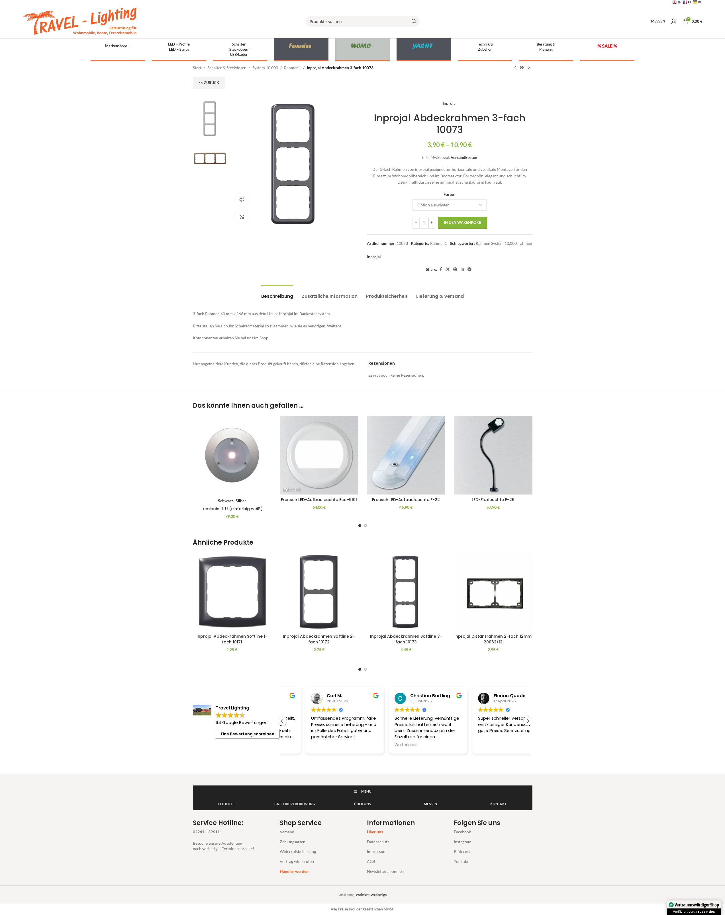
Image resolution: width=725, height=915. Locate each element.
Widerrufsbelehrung (298, 851)
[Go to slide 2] (365, 525)
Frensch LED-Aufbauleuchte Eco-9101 (319, 499)
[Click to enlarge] (242, 217)
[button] (528, 721)
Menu (366, 791)
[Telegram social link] (469, 269)
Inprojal (450, 103)
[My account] (673, 21)
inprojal (374, 256)
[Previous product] (515, 67)
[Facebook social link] (440, 269)
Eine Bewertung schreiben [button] (247, 734)
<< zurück (209, 82)
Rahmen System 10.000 (496, 243)
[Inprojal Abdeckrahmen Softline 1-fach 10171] (232, 592)
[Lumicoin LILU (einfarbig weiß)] (232, 455)
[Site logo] (79, 21)
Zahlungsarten (292, 841)
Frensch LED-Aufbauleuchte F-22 (406, 499)
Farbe (449, 194)
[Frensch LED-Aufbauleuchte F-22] (406, 455)
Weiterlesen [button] (382, 745)
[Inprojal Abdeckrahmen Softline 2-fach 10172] (319, 592)
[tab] (277, 293)
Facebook (462, 831)
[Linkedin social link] (462, 269)
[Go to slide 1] (359, 525)
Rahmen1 (292, 67)
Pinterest (462, 851)
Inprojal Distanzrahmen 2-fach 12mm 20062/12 (493, 639)
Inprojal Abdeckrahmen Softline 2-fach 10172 (319, 639)
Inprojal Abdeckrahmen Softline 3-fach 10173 (406, 639)
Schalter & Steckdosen (226, 67)
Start (197, 67)
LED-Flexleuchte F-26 (493, 499)
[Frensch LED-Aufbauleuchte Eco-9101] (319, 455)
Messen (658, 21)
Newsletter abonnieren (387, 871)
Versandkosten (464, 157)
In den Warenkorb (462, 222)
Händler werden (294, 871)
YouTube (461, 861)
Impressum (377, 851)
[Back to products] (522, 67)
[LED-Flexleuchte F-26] (493, 455)
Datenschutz (378, 841)
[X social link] (448, 269)
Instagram (462, 841)
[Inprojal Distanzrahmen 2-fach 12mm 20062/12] (493, 592)
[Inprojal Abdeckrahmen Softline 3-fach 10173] (406, 592)
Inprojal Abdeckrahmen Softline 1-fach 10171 (232, 639)
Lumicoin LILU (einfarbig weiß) (232, 509)
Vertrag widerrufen (297, 861)
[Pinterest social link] (455, 269)
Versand (287, 831)
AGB (371, 861)
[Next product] (529, 67)
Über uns (375, 831)
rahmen (525, 243)
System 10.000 (265, 67)
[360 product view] (242, 199)
